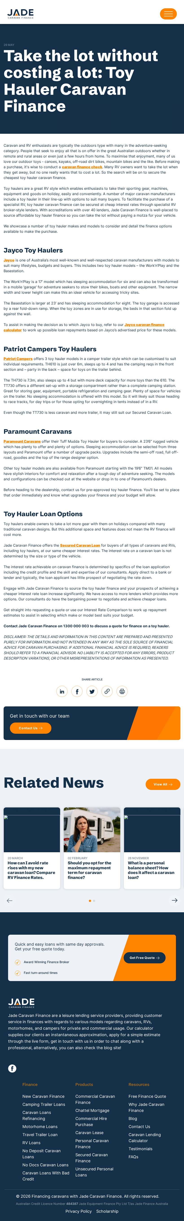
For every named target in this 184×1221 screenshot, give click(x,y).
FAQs (133, 1156)
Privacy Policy (79, 1211)
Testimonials (140, 1148)
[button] (90, 901)
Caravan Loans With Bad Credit (45, 1176)
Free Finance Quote (147, 1096)
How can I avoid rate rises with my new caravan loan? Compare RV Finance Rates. (31, 870)
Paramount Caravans (22, 441)
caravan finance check (82, 167)
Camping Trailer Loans (43, 1104)
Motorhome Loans (39, 1126)
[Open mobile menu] (168, 13)
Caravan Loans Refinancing (36, 1115)
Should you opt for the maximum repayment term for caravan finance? (89, 870)
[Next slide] (174, 900)
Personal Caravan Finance (92, 1143)
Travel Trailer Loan (40, 1134)
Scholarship (107, 1211)
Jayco (9, 260)
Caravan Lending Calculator (145, 1137)
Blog (133, 1118)
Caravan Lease (89, 1132)
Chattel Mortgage (92, 1110)
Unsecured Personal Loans (94, 1172)
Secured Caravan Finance (91, 1157)
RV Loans (31, 1142)
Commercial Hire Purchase (91, 1121)
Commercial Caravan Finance (95, 1099)
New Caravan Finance (43, 1096)
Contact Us (139, 1126)
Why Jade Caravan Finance (146, 1107)
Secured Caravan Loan (80, 545)
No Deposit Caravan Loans (41, 1153)
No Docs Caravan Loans (45, 1165)
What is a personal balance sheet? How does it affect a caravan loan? (151, 870)
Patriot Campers (18, 358)
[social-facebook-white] (12, 1068)
